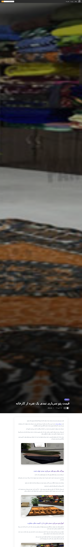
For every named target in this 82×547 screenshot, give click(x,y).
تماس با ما (67, 1)
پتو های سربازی (58, 423)
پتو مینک (67, 399)
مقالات (76, 1)
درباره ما (72, 1)
